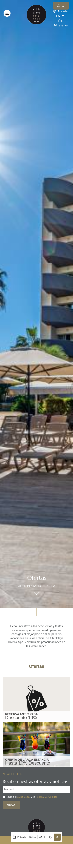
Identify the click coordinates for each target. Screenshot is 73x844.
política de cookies (46, 796)
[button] (57, 837)
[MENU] (7, 13)
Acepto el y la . (32, 796)
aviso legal (23, 796)
